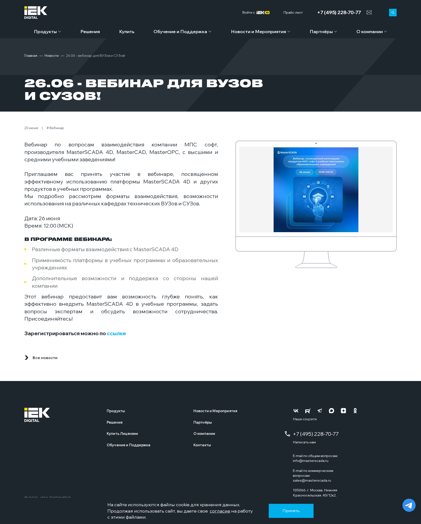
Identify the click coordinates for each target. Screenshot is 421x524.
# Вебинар (55, 128)
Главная (30, 55)
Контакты (202, 445)
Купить (126, 31)
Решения (90, 31)
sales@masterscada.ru (312, 480)
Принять (291, 510)
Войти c (249, 12)
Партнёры (321, 31)
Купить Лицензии (122, 433)
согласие (220, 511)
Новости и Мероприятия (258, 31)
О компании (369, 31)
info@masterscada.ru (310, 460)
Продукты (45, 31)
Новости (52, 55)
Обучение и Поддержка (180, 31)
